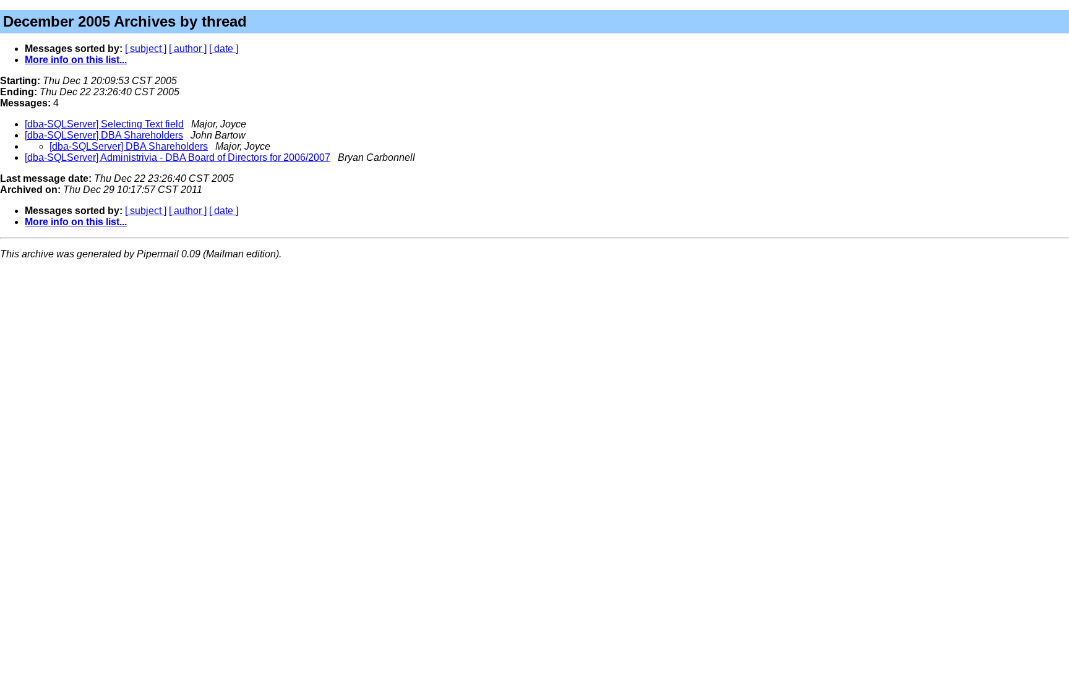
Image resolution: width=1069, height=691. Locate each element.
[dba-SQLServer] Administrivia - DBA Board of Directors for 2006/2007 (177, 157)
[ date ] (223, 48)
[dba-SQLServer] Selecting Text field (104, 124)
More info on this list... (76, 59)
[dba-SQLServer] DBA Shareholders (104, 135)
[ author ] (188, 48)
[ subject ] (145, 48)
